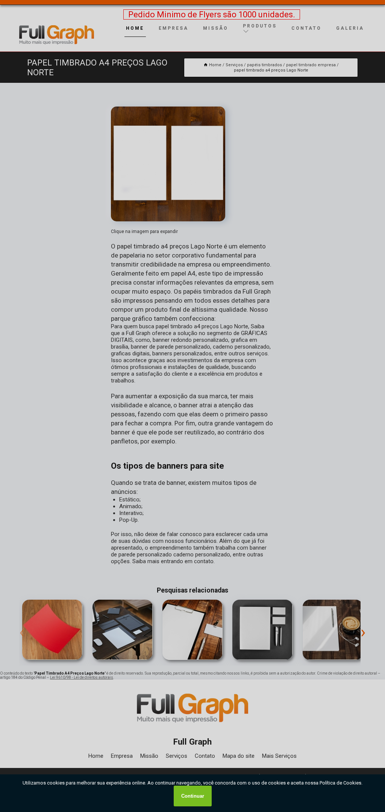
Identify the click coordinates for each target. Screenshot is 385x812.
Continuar (192, 796)
